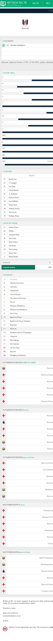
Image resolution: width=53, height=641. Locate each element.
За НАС (5, 621)
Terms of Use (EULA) (10, 613)
